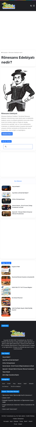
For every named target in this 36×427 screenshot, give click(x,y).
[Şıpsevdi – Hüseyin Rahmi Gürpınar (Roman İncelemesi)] (6, 213)
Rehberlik (31, 383)
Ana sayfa (6, 421)
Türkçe (21, 421)
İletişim (20, 424)
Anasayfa (4, 52)
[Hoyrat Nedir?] (6, 188)
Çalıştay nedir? (6, 397)
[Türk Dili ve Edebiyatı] (8, 5)
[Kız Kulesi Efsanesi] (6, 301)
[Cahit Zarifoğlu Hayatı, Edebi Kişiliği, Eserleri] (6, 312)
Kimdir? (9, 383)
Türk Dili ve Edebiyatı (16, 386)
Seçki (11, 421)
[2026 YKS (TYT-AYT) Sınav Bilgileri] (6, 291)
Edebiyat (16, 421)
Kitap (14, 383)
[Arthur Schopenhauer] (6, 201)
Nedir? (25, 383)
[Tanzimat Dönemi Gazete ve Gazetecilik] (6, 280)
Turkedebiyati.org (10, 416)
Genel (3, 383)
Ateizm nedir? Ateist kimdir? (9, 409)
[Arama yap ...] (31, 6)
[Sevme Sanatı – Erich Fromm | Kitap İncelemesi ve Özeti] (6, 207)
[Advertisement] (18, 31)
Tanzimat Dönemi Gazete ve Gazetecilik (23, 277)
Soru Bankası (5, 386)
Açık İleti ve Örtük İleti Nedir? (20, 193)
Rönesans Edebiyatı (9, 113)
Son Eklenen (18, 181)
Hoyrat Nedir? (16, 186)
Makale (19, 383)
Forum (15, 424)
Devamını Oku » (7, 133)
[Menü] (34, 6)
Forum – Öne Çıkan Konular (10, 391)
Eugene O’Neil (16, 266)
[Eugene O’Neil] (6, 270)
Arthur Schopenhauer (18, 199)
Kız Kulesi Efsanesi (17, 297)
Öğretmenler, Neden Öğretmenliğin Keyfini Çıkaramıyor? (17, 395)
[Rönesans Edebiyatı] (18, 90)
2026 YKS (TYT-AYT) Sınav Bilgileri (22, 287)
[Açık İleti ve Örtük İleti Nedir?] (6, 194)
